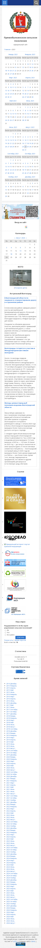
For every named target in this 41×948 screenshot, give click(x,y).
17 (11, 91)
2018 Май (9, 722)
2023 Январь (11, 830)
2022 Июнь (10, 815)
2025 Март (10, 886)
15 (15, 67)
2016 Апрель (11, 699)
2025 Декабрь (11, 906)
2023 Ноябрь (11, 852)
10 (28, 64)
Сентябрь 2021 (13, 154)
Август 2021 (30, 127)
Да (8, 630)
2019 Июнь (10, 744)
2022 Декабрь (11, 828)
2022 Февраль (11, 807)
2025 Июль (10, 895)
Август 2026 (20, 238)
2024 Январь (11, 856)
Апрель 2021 (30, 78)
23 (8, 94)
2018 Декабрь (11, 731)
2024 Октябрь (11, 876)
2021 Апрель (11, 785)
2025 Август (10, 897)
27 (11, 74)
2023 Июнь (10, 841)
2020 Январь (11, 757)
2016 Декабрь (11, 703)
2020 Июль (10, 768)
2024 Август (10, 871)
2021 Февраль (11, 781)
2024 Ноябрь (11, 878)
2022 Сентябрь (11, 822)
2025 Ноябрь (11, 904)
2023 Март (10, 835)
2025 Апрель (11, 888)
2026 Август (10, 923)
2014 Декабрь (11, 684)
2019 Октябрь (11, 753)
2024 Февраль (11, 858)
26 (8, 74)
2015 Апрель (11, 688)
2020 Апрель (11, 763)
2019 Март (10, 738)
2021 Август (10, 794)
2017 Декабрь (11, 714)
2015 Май (9, 690)
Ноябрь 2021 (13, 177)
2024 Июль (10, 869)
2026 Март (10, 912)
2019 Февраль (11, 735)
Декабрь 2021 (30, 177)
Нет (8, 632)
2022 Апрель (11, 811)
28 (13, 74)
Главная (7, 49)
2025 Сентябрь (11, 899)
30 (8, 97)
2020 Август (10, 770)
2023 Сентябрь (11, 848)
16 (8, 91)
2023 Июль (10, 843)
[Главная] (20, 33)
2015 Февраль (11, 686)
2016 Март (10, 697)
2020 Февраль (11, 759)
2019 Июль (10, 746)
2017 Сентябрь (11, 709)
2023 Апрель (11, 837)
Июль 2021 (13, 127)
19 (8, 71)
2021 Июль (10, 791)
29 (6, 97)
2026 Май (9, 917)
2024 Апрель (11, 863)
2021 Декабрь (11, 802)
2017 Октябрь (11, 712)
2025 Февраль (11, 884)
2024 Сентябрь (11, 873)
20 (11, 71)
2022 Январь (11, 804)
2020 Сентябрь (11, 772)
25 (30, 71)
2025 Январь (11, 882)
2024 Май (9, 865)
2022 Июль (10, 817)
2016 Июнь (10, 701)
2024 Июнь (10, 867)
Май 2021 (13, 101)
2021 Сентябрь (11, 796)
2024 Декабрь (11, 880)
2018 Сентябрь (11, 729)
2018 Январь (11, 716)
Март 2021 (13, 78)
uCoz (15, 941)
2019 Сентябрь (11, 750)
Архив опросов (20, 640)
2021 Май (9, 787)
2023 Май (9, 839)
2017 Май (9, 705)
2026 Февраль (11, 910)
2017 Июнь (10, 707)
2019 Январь (11, 733)
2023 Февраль (11, 832)
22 (15, 71)
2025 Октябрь (11, 901)
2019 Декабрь (11, 755)
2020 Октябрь (11, 774)
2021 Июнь (10, 789)
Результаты (8, 640)
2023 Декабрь (11, 854)
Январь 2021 (13, 54)
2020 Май (9, 766)
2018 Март (10, 720)
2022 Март (10, 809)
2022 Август (10, 819)
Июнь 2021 (30, 101)
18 (6, 71)
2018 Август (10, 727)
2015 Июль (10, 692)
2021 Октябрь (11, 798)
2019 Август (10, 748)
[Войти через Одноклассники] (30, 227)
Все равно (11, 635)
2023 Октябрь (11, 850)
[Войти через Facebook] (18, 227)
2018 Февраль (11, 718)
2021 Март (10, 783)
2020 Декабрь (11, 776)
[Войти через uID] (11, 227)
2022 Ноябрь (11, 826)
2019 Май (9, 742)
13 (13, 114)
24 (11, 94)
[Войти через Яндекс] (22, 227)
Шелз (33, 941)
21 (13, 71)
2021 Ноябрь (11, 800)
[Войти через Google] (26, 227)
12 (32, 64)
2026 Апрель (11, 914)
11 (13, 87)
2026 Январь (11, 908)
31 (11, 97)
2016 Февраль (11, 694)
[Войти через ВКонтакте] (15, 227)
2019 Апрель (11, 740)
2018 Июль (10, 725)
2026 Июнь (10, 919)
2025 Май (9, 891)
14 (28, 91)
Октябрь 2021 (30, 154)
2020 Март (10, 761)
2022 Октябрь (11, 824)
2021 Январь (11, 778)
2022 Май (9, 813)
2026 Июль (10, 921)
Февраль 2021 (30, 54)
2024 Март (10, 860)
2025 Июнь (10, 893)
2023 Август (10, 845)
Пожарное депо (20, 288)
